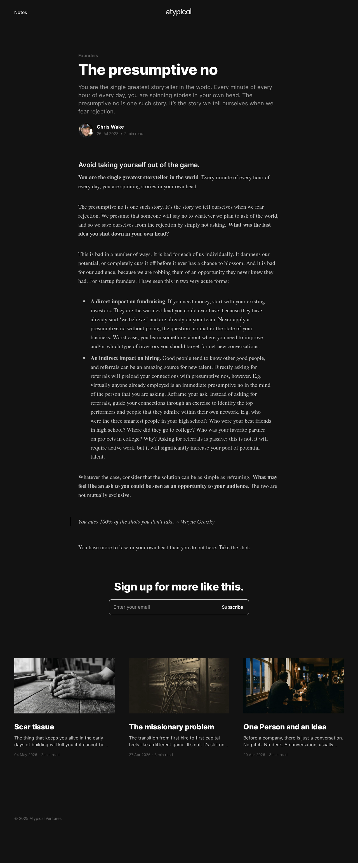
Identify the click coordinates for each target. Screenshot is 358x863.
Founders (88, 55)
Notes (20, 12)
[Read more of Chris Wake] (86, 130)
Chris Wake (110, 127)
